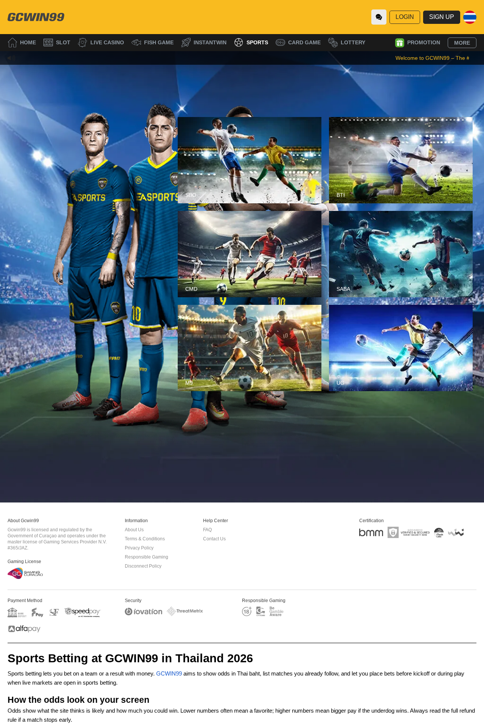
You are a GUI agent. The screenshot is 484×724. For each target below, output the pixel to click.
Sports (257, 42)
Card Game (304, 42)
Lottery (353, 42)
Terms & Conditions (145, 538)
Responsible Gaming (146, 557)
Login (405, 17)
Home (28, 42)
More (462, 43)
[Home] (36, 17)
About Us (134, 529)
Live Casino (107, 42)
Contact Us (214, 538)
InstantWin (210, 42)
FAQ (207, 529)
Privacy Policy (139, 548)
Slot (63, 42)
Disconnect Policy (143, 566)
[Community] (378, 17)
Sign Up (441, 17)
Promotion (423, 42)
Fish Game (159, 42)
